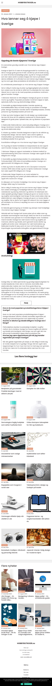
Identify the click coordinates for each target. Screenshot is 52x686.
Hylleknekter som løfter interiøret (36, 455)
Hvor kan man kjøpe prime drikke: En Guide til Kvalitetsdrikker (42, 632)
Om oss (26, 672)
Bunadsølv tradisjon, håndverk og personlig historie (13, 551)
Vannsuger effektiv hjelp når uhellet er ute (12, 517)
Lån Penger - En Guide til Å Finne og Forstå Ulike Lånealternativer (8, 598)
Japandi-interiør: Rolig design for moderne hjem (38, 551)
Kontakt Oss (26, 677)
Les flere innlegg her (26, 356)
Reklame (26, 670)
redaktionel (5, 10)
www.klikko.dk (28, 657)
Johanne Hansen (20, 14)
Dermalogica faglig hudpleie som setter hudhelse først (12, 423)
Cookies (26, 675)
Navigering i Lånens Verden (26, 597)
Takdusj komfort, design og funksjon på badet (37, 486)
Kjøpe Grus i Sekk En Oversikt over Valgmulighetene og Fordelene (25, 632)
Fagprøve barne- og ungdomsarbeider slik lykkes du (38, 518)
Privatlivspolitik (28, 684)
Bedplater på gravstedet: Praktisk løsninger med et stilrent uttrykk (11, 391)
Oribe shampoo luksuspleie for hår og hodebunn (37, 423)
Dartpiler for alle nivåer (36, 388)
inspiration (4, 383)
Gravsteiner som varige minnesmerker (10, 455)
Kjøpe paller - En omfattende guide (42, 597)
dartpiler (29, 383)
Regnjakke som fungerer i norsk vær (11, 486)
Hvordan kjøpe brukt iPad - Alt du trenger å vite (8, 632)
